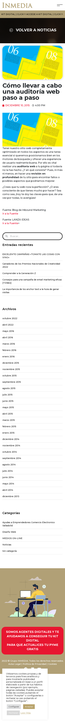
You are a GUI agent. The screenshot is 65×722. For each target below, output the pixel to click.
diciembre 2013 (10, 496)
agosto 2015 (8, 388)
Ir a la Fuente (10, 213)
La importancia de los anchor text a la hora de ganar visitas (30, 291)
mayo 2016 (8, 331)
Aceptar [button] (29, 706)
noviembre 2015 (11, 369)
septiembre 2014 (11, 458)
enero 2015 (8, 432)
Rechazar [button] (13, 713)
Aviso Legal (14, 664)
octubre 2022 (9, 318)
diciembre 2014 (10, 439)
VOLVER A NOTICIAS (36, 30)
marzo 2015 (8, 420)
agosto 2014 (9, 464)
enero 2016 (8, 356)
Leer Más (26, 713)
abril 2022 (7, 324)
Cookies (52, 664)
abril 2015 (7, 413)
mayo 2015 (8, 407)
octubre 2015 (9, 375)
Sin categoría (9, 551)
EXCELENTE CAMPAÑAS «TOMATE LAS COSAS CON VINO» (31, 256)
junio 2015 (7, 401)
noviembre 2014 (11, 445)
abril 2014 (7, 490)
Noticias (6, 544)
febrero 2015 (9, 426)
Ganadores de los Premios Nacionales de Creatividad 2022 (31, 265)
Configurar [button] (14, 706)
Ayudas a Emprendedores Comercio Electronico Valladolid (28, 524)
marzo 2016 (8, 343)
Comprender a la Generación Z (19, 273)
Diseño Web (9, 532)
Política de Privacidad (34, 664)
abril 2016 (7, 337)
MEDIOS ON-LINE (12, 538)
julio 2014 (7, 471)
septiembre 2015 (11, 382)
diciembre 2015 (10, 363)
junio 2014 (8, 477)
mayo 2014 (8, 483)
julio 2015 (7, 394)
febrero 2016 (9, 350)
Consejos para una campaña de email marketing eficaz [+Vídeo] (32, 281)
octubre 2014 (9, 452)
